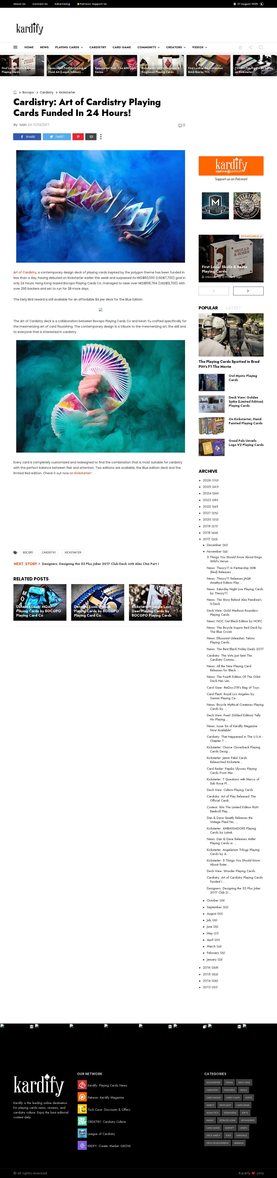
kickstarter (67, 92)
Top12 (245, 1112)
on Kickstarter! (80, 473)
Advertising (62, 4)
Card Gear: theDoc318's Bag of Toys (233, 687)
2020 (207, 519)
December (214, 545)
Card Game (213, 1128)
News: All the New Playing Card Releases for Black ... (229, 668)
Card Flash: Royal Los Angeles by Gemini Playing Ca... (230, 696)
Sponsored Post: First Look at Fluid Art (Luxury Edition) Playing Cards (67, 72)
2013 (207, 987)
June (210, 926)
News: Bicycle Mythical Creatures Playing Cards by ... (235, 706)
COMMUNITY (146, 47)
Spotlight (225, 1105)
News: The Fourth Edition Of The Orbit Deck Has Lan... (233, 678)
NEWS (44, 47)
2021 (207, 513)
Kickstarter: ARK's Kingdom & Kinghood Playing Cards (161, 70)
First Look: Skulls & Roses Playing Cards (18, 70)
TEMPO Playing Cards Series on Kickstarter (254, 70)
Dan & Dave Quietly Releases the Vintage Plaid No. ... (230, 819)
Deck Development (217, 1143)
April (210, 939)
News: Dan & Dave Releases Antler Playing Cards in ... (231, 841)
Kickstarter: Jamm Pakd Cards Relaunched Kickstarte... (227, 759)
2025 (207, 486)
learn (243, 1128)
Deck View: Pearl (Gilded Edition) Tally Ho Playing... (234, 717)
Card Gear (243, 1105)
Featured (229, 1090)
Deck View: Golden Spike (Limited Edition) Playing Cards (246, 401)
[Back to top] (266, 1168)
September (215, 907)
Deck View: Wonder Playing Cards (231, 871)
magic (210, 1120)
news (229, 1082)
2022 (207, 506)
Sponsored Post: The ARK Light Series (115, 70)
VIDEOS (197, 47)
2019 (207, 526)
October (213, 900)
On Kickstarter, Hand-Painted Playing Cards (246, 421)
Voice (248, 1097)
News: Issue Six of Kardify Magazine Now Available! (232, 728)
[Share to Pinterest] (78, 136)
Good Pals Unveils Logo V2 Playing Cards (246, 442)
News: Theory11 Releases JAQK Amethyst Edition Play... (229, 580)
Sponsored (247, 1120)
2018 (207, 532)
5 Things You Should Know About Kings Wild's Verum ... (234, 559)
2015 (207, 974)
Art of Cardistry (24, 272)
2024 (207, 493)
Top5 (228, 1135)
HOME (29, 47)
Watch (210, 1105)
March (212, 946)
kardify (229, 1128)
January (212, 959)
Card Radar (213, 1097)
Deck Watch (213, 1135)
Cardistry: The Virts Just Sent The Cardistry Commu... (229, 657)
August (212, 913)
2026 (207, 480)
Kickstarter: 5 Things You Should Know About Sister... (233, 862)
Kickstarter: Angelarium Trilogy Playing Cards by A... (233, 851)
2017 (207, 539)
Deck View (244, 1082)
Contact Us (40, 4)
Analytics (212, 1112)
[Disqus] (100, 686)
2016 (207, 967)
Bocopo (28, 92)
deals (243, 1090)
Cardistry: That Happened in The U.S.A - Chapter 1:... (235, 738)
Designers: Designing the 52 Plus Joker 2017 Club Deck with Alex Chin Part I (100, 563)
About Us (19, 4)
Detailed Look (227, 1120)
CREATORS (174, 47)
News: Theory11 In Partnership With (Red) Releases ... (231, 570)
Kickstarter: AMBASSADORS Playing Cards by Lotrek (231, 830)
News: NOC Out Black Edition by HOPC (234, 621)
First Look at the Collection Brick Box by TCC (205, 70)
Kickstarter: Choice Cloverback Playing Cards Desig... (233, 749)
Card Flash (233, 1097)
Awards (238, 1143)
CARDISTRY (97, 47)
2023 (207, 500)
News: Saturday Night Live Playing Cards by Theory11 (235, 591)
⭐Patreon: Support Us (92, 4)
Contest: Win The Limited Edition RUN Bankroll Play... (232, 809)
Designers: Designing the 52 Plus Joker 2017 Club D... (234, 890)
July (209, 920)
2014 (207, 980)
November (215, 551)
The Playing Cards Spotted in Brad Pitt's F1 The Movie (229, 364)
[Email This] (91, 136)
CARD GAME (122, 47)
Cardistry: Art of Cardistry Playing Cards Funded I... (235, 879)
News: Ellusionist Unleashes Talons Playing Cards (231, 640)
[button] (240, 47)
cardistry (46, 92)
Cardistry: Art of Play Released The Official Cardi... (231, 798)
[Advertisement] (141, 29)
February (213, 952)
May (210, 933)
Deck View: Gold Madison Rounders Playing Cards (232, 612)
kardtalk (241, 1135)
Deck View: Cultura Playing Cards (230, 789)
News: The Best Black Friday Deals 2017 (235, 649)
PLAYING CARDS (67, 47)
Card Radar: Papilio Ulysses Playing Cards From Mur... (232, 770)
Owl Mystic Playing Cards (243, 377)
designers (230, 1112)
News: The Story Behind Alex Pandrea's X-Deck (234, 601)
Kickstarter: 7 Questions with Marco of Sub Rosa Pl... (233, 781)
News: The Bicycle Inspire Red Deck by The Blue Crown (234, 629)
